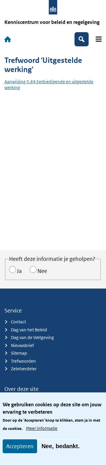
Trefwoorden (23, 361)
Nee (42, 271)
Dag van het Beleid (29, 330)
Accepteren (20, 446)
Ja (19, 271)
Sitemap (19, 353)
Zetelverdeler (24, 368)
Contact (18, 322)
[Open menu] (99, 39)
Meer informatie (41, 428)
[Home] (7, 39)
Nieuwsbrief (22, 345)
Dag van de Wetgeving (32, 337)
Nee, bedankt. (61, 446)
